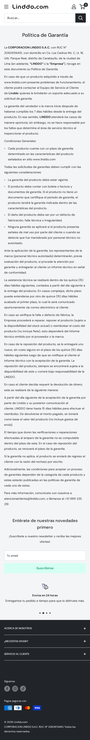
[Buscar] (80, 18)
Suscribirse (45, 568)
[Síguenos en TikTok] (23, 689)
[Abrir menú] (6, 6)
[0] (82, 6)
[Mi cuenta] (74, 6)
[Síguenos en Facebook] (7, 689)
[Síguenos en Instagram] (15, 689)
